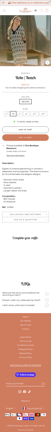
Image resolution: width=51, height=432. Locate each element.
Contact (25, 329)
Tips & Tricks (25, 325)
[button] (36, 10)
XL (26, 113)
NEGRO (25, 101)
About (25, 317)
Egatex (25, 73)
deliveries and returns (25, 214)
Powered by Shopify (25, 430)
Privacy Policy (25, 357)
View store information (15, 155)
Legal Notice (25, 337)
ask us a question (25, 220)
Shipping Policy (25, 349)
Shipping (21, 88)
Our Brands (25, 321)
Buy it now (25, 137)
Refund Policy (25, 353)
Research (25, 401)
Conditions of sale (25, 345)
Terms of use (25, 341)
